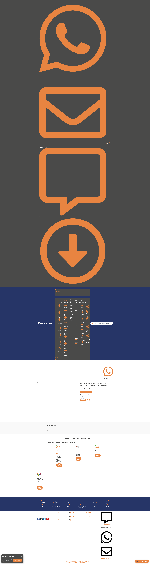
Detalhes (7, 560)
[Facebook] (39, 519)
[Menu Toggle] (54, 288)
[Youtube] (47, 519)
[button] (72, 384)
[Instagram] (41, 519)
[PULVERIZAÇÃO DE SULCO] (81, 502)
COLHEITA (68, 506)
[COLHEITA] (68, 502)
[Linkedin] (44, 519)
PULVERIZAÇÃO (56, 506)
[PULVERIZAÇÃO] (55, 502)
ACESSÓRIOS (106, 506)
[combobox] (101, 323)
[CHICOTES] (94, 502)
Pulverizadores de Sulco (90, 396)
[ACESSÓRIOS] (106, 502)
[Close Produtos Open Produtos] (56, 294)
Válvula (97, 396)
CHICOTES (94, 506)
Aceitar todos (17, 560)
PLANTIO (43, 506)
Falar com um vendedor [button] (59, 465)
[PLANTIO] (43, 502)
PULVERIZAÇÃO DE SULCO (81, 507)
